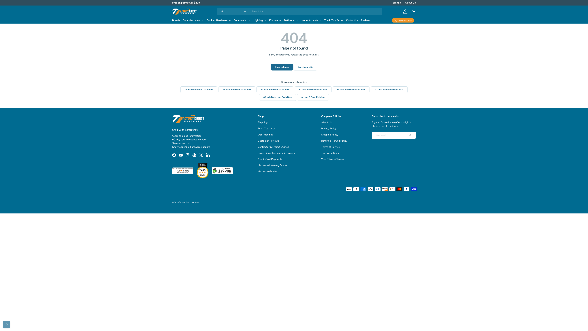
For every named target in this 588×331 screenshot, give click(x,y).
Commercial (240, 20)
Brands (397, 2)
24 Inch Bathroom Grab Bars (275, 89)
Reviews (366, 20)
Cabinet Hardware (217, 20)
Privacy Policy (328, 128)
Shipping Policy (329, 134)
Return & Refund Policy (334, 141)
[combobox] (299, 11)
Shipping (263, 122)
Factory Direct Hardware (189, 202)
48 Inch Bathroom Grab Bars (277, 97)
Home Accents (310, 20)
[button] (414, 11)
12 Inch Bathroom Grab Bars (199, 89)
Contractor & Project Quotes (273, 147)
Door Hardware (191, 20)
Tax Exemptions (330, 153)
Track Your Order (334, 20)
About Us (410, 2)
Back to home (282, 67)
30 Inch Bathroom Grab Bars (313, 89)
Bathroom (289, 20)
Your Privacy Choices (332, 159)
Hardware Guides (267, 171)
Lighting (258, 20)
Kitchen (273, 20)
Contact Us (352, 20)
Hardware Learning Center (272, 165)
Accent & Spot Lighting (313, 97)
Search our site (305, 67)
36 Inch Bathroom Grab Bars (351, 89)
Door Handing (265, 134)
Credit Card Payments (270, 159)
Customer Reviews (268, 141)
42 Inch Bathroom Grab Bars (389, 89)
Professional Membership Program (277, 153)
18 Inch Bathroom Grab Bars (237, 89)
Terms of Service (330, 147)
